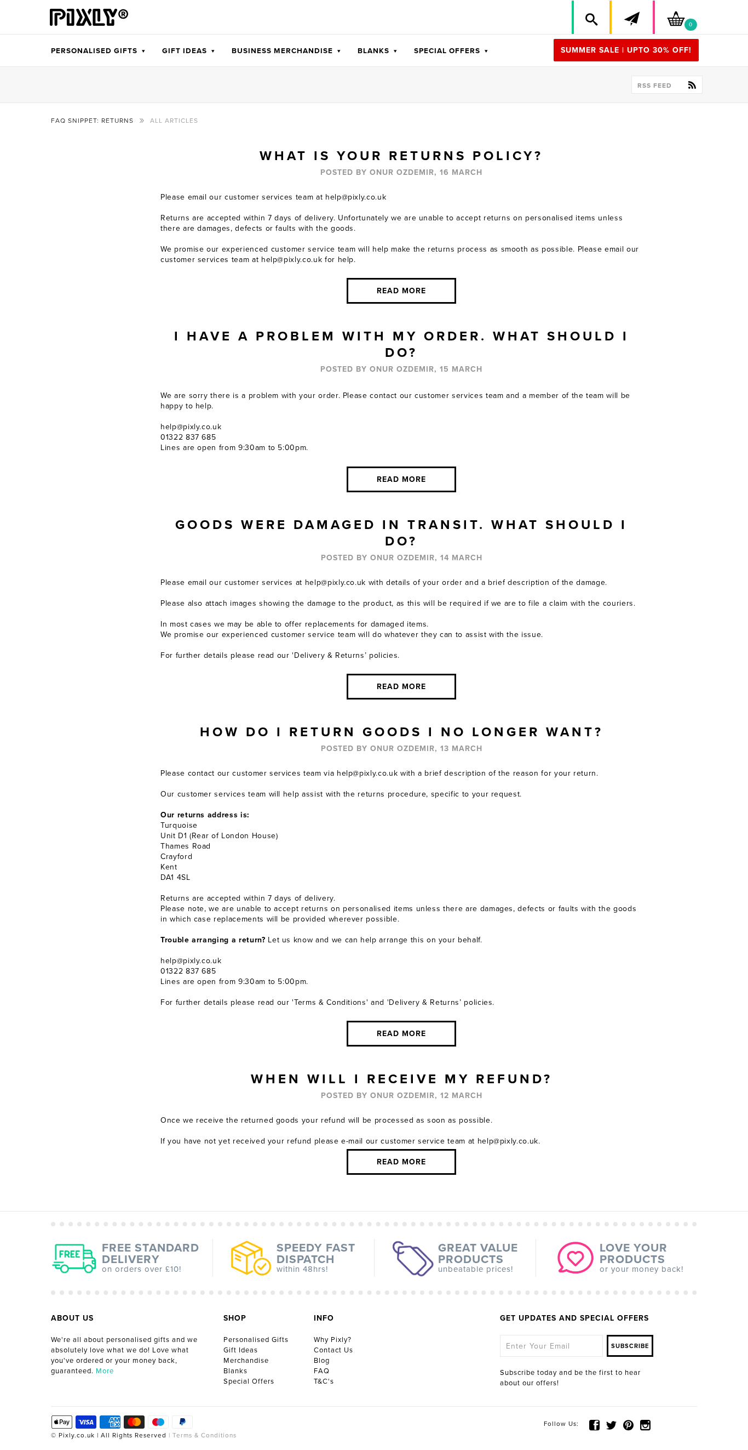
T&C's (324, 1381)
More (105, 1371)
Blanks (235, 1371)
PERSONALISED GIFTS (98, 51)
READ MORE (401, 290)
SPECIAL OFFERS (451, 51)
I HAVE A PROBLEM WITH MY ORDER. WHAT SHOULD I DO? (401, 344)
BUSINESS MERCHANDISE (286, 51)
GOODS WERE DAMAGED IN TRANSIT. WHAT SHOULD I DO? (401, 533)
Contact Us (333, 1350)
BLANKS (378, 51)
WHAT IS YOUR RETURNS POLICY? (401, 156)
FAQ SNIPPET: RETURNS (92, 120)
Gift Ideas (240, 1350)
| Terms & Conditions (201, 1435)
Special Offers (248, 1381)
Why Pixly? (333, 1339)
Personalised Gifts (256, 1339)
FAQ (322, 1371)
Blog (322, 1360)
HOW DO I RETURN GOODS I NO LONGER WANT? (401, 732)
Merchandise (246, 1360)
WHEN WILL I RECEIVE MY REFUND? (402, 1079)
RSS (654, 85)
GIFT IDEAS (188, 51)
